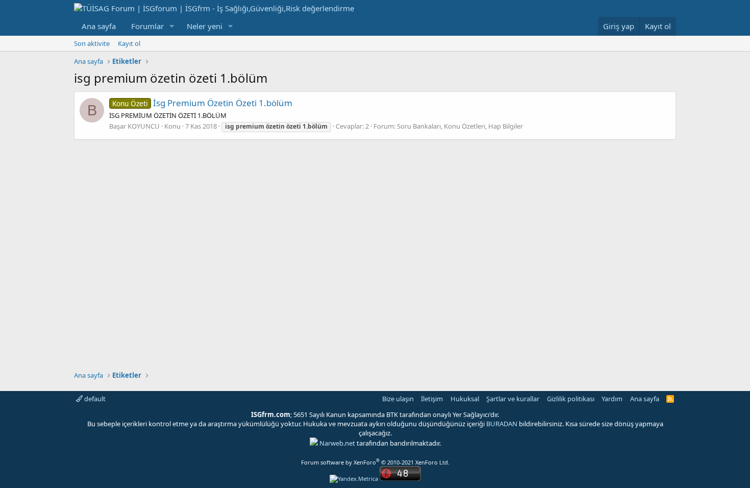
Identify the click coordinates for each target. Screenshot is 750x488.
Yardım (612, 398)
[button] (172, 26)
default (94, 398)
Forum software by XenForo (375, 462)
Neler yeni (204, 26)
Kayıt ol (129, 43)
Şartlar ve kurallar (512, 398)
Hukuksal (465, 398)
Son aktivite (92, 43)
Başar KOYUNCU (134, 126)
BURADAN (501, 423)
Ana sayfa (99, 26)
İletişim (432, 398)
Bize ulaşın (398, 398)
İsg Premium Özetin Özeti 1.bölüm (202, 103)
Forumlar (147, 26)
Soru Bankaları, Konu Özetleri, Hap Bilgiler (460, 126)
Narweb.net (337, 443)
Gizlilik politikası (570, 398)
